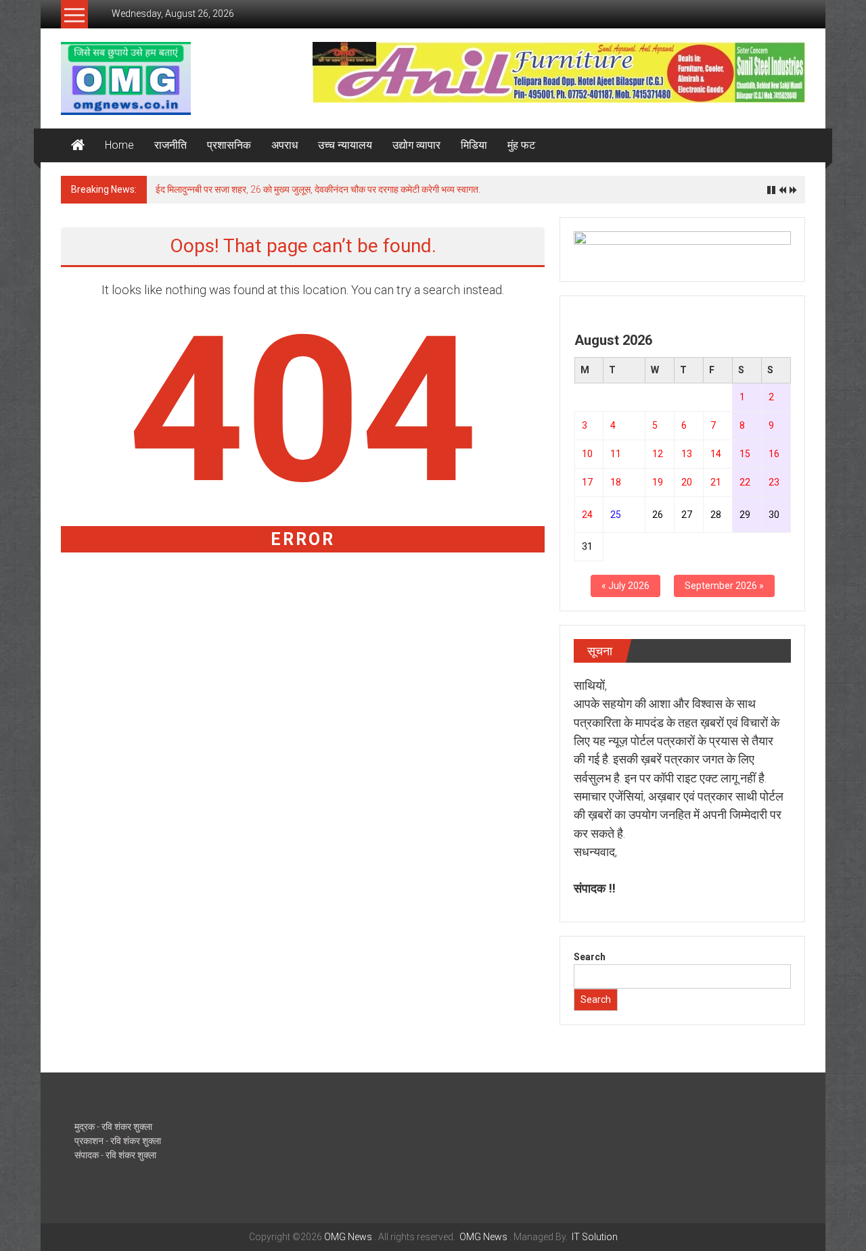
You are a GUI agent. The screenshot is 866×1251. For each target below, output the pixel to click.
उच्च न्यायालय (345, 145)
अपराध (284, 145)
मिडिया (474, 145)
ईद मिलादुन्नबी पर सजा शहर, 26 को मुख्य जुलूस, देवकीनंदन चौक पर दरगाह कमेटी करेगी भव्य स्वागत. (318, 189)
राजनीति (170, 145)
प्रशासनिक (229, 145)
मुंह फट (521, 145)
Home (119, 145)
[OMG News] (78, 145)
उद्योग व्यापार (416, 145)
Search (590, 956)
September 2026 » (724, 585)
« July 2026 (625, 585)
